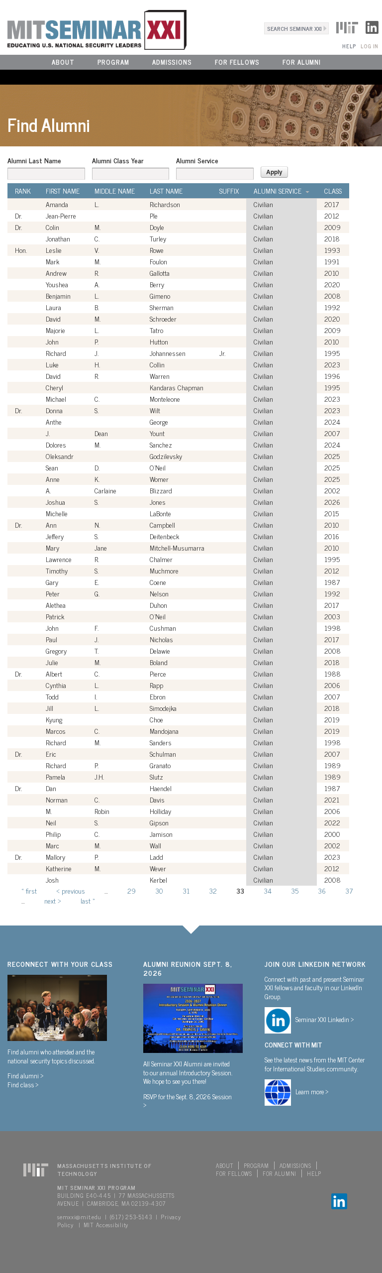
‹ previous (70, 890)
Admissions (172, 62)
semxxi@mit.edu (79, 1217)
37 (349, 890)
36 (322, 890)
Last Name (166, 191)
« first (29, 890)
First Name (63, 191)
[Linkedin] (372, 25)
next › (52, 900)
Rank (23, 191)
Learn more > (312, 1091)
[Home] (93, 28)
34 (268, 890)
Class (333, 191)
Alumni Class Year (117, 160)
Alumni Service (197, 160)
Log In (369, 46)
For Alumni (302, 62)
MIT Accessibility (106, 1225)
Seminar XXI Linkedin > (324, 1019)
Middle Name (115, 191)
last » (88, 900)
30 (159, 890)
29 (131, 890)
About (63, 62)
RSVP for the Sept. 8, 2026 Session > (187, 1100)
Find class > (23, 1084)
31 (186, 890)
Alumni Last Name (34, 160)
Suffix (229, 191)
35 (294, 890)
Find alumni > (25, 1075)
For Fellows (237, 62)
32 (213, 890)
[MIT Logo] (347, 25)
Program (113, 62)
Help (349, 46)
